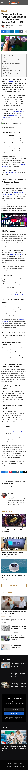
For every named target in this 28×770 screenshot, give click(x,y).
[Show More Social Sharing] (25, 31)
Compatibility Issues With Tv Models (12, 70)
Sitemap (22, 766)
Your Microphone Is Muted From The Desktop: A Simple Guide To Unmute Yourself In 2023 (7, 483)
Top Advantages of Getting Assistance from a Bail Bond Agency (18, 628)
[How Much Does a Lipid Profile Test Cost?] (5, 647)
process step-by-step (16, 111)
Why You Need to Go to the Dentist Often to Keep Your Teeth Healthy (18, 665)
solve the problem (19, 295)
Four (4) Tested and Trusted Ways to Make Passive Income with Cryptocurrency (18, 685)
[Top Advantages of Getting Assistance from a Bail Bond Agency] (5, 628)
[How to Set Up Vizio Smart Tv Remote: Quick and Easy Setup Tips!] (14, 544)
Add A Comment (14, 585)
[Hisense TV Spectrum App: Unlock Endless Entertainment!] (14, 521)
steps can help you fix (15, 254)
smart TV (4, 10)
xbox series (10, 81)
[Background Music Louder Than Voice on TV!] (14, 566)
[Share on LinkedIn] (12, 31)
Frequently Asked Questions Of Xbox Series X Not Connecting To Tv (12, 72)
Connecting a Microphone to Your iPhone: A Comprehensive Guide (18, 675)
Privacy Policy (14, 718)
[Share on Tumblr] (21, 31)
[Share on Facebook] (3, 31)
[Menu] (2, 2)
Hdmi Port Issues (7, 66)
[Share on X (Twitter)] (8, 31)
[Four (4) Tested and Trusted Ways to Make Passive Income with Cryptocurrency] (5, 685)
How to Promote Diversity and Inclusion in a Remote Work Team (18, 637)
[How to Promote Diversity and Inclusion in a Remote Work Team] (5, 638)
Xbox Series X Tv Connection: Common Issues (13, 60)
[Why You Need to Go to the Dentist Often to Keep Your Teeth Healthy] (5, 665)
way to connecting (11, 172)
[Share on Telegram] (17, 31)
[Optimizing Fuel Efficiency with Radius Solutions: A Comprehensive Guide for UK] (14, 737)
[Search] (26, 2)
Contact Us (16, 766)
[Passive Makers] (14, 2)
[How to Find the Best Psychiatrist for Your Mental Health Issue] (14, 603)
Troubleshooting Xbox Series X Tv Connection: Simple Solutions (11, 64)
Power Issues (6, 68)
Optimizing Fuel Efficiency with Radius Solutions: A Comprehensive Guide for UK (13, 748)
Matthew (8, 25)
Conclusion (6, 75)
